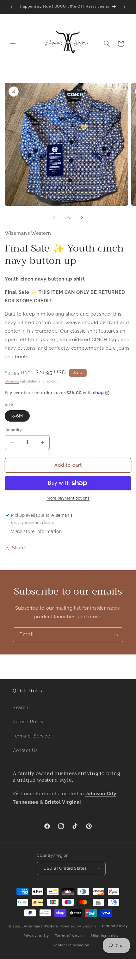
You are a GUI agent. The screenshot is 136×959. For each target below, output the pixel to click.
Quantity (13, 430)
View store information (36, 531)
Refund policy (114, 926)
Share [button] (18, 547)
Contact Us (25, 750)
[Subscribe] (116, 634)
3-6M (17, 415)
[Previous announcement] (12, 7)
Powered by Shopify (77, 926)
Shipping (12, 381)
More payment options (68, 498)
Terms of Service (31, 735)
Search (20, 707)
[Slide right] (82, 217)
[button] (13, 43)
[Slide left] (54, 217)
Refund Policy (28, 721)
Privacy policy (36, 936)
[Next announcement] (124, 7)
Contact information (71, 945)
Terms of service (69, 936)
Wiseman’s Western (41, 926)
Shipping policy (104, 936)
